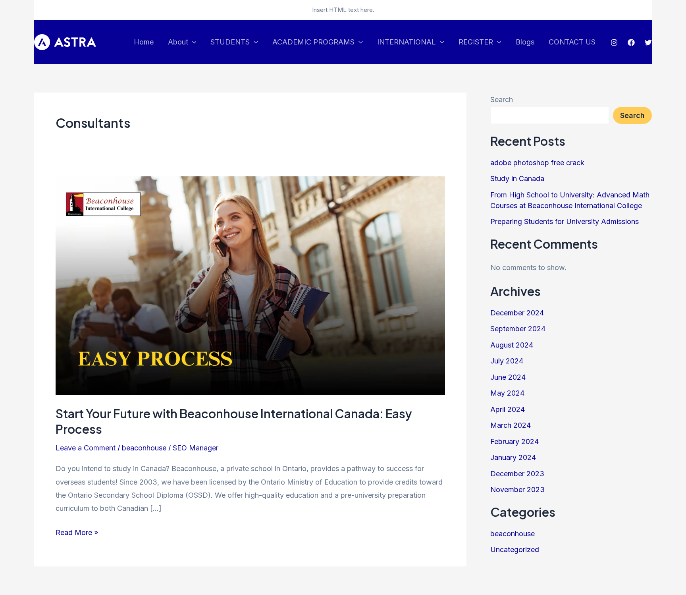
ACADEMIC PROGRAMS (313, 42)
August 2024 (511, 345)
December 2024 (517, 313)
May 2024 (507, 393)
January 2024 (513, 457)
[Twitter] (648, 42)
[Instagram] (614, 42)
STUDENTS (230, 42)
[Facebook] (631, 42)
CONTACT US (572, 42)
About (178, 42)
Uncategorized (514, 549)
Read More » (77, 531)
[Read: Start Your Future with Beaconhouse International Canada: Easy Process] (250, 285)
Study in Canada (517, 178)
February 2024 (514, 441)
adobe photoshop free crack (537, 162)
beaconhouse (144, 448)
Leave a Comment (86, 448)
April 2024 (507, 409)
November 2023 (517, 489)
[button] (192, 42)
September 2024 (517, 329)
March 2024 (510, 425)
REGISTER (476, 42)
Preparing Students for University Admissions (564, 221)
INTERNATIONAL (406, 42)
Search (501, 99)
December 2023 (517, 473)
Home (144, 42)
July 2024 (506, 361)
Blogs (525, 42)
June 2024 (508, 377)
